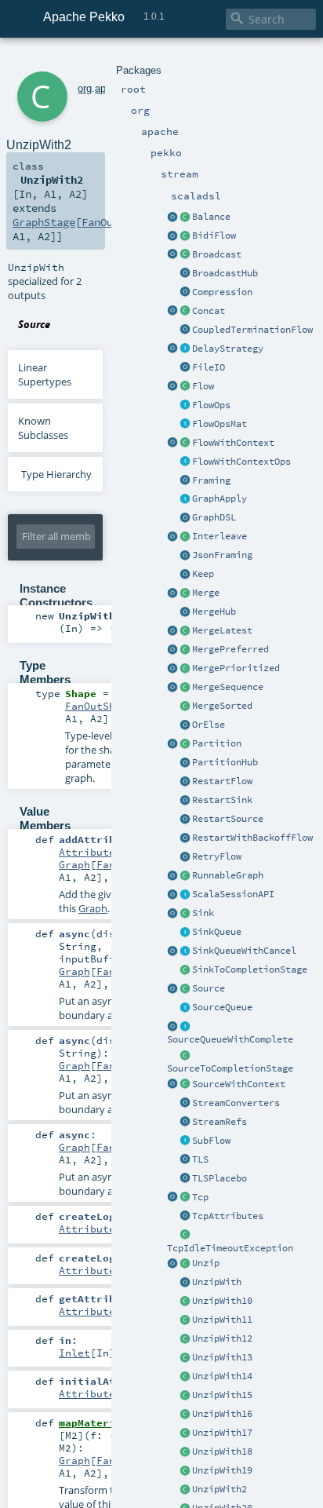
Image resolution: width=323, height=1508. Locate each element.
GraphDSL (214, 517)
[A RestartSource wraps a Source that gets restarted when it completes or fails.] (185, 819)
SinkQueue (216, 931)
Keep (203, 573)
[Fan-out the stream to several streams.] (185, 217)
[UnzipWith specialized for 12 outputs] (185, 1339)
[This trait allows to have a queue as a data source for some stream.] (185, 1008)
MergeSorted (222, 705)
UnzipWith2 (219, 1489)
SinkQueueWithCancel (244, 950)
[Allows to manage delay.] (185, 349)
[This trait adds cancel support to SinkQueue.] (185, 951)
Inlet (74, 1352)
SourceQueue (222, 1007)
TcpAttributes (227, 1215)
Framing (211, 480)
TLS (200, 1159)
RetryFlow (216, 856)
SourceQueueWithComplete (230, 1039)
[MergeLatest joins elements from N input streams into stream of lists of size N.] (172, 631)
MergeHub (214, 611)
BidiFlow (214, 235)
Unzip (206, 1263)
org (85, 88)
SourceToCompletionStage (230, 1068)
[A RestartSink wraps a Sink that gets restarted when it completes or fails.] (185, 800)
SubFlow (211, 1140)
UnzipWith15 (222, 1394)
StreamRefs (219, 1121)
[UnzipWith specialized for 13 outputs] (185, 1358)
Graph (74, 864)
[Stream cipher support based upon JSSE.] (185, 1160)
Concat (208, 310)
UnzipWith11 (222, 1319)
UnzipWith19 (222, 1470)
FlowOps (211, 405)
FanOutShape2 (102, 705)
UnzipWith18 (222, 1451)
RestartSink (222, 799)
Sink (203, 912)
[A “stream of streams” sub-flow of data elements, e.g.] (185, 1141)
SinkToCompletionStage (249, 969)
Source (208, 988)
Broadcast (216, 254)
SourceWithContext (238, 1084)
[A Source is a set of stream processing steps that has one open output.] (185, 989)
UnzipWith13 (222, 1357)
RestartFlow (222, 781)
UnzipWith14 (222, 1376)
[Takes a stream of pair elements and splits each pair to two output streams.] (172, 1264)
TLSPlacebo (219, 1178)
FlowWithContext (233, 442)
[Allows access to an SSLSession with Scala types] (185, 895)
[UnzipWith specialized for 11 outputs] (185, 1320)
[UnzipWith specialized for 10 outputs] (185, 1301)
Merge (206, 592)
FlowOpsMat (219, 423)
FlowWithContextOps (241, 461)
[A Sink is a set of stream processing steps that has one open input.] (185, 913)
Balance (211, 216)
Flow (203, 386)
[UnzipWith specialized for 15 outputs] (185, 1395)
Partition (216, 743)
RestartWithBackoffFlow (252, 837)
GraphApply (219, 498)
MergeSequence (227, 686)
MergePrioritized (236, 668)
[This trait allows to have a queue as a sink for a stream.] (185, 932)
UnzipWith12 (222, 1338)
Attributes (90, 851)
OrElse (208, 724)
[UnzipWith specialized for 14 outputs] (185, 1377)
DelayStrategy (227, 348)
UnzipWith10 (222, 1300)
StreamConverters (236, 1102)
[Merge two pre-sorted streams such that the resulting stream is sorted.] (185, 706)
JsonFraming (222, 555)
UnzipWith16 (222, 1413)
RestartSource (227, 818)
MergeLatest (222, 630)
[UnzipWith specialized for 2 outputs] (185, 1490)
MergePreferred (230, 649)
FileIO (208, 367)
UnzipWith (216, 1281)
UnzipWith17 (222, 1432)
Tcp (200, 1197)
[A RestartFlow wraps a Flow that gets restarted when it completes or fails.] (185, 782)
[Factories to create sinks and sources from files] (185, 368)
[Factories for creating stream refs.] (185, 1122)
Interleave (219, 536)
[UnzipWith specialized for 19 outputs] (185, 1471)
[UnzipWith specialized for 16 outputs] (185, 1414)
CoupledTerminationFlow (252, 329)
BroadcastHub (225, 273)
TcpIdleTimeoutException (230, 1248)
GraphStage (44, 222)
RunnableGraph (227, 875)
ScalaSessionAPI (233, 894)
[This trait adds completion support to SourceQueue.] (185, 1027)
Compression (222, 292)
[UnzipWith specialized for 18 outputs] (185, 1452)
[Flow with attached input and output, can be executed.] (185, 876)
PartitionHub (225, 762)
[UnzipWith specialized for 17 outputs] (185, 1433)
